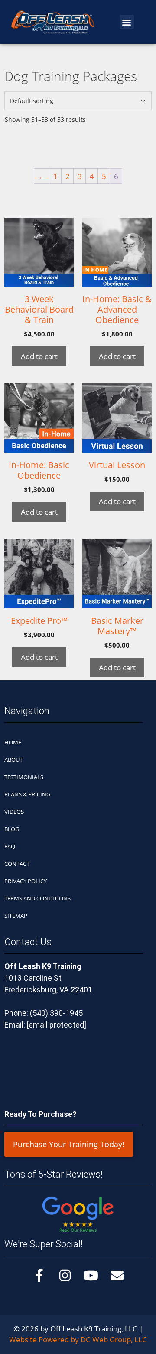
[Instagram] (65, 1276)
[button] (127, 22)
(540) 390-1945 (56, 1013)
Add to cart (39, 356)
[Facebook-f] (39, 1276)
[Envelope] (117, 1276)
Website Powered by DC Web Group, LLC (78, 1339)
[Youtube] (91, 1276)
